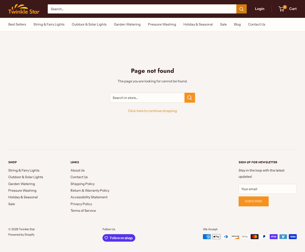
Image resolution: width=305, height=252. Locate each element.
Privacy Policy (81, 204)
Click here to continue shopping (152, 111)
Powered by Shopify (21, 234)
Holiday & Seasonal (198, 24)
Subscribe (253, 201)
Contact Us (256, 24)
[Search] (241, 8)
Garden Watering (127, 24)
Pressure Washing (162, 24)
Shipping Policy (83, 184)
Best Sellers (17, 24)
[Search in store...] (189, 98)
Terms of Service (83, 210)
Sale (223, 24)
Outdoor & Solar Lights (89, 24)
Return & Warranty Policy (90, 190)
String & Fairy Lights (49, 24)
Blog (237, 24)
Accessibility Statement (89, 197)
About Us (78, 170)
